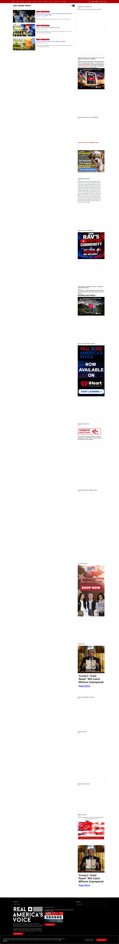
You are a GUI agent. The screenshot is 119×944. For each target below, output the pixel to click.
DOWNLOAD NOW (49, 924)
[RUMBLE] (102, 1)
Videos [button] (28, 1)
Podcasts (56, 1)
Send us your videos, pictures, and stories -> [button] (91, 838)
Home (17, 1)
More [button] (45, 1)
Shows (22, 1)
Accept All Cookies (101, 939)
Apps (40, 1)
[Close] (117, 939)
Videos (38, 11)
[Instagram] (99, 1)
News (34, 1)
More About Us (17, 933)
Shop (50, 1)
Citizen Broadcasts (45, 11)
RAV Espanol (63, 1)
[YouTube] (96, 1)
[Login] (105, 1)
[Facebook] (89, 1)
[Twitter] (93, 1)
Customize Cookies (89, 939)
